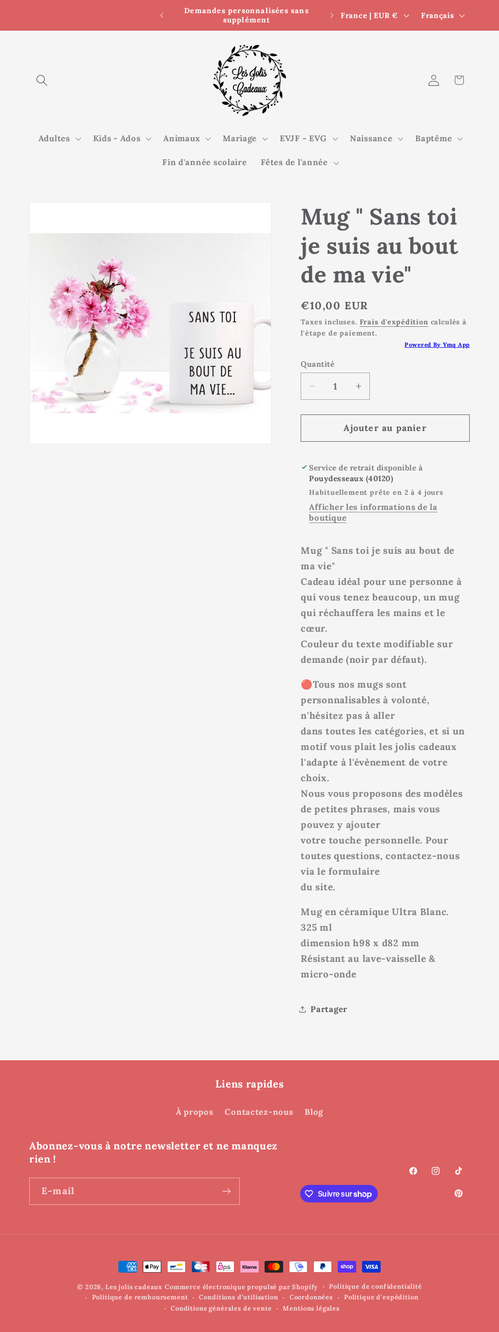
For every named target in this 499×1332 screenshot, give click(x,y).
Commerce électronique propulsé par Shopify (241, 1287)
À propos (194, 1112)
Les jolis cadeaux (133, 1287)
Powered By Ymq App (437, 344)
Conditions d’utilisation (238, 1297)
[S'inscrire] (226, 1191)
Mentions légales (311, 1308)
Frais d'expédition (394, 322)
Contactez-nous (259, 1112)
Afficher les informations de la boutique (373, 512)
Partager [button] (328, 1009)
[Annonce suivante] (332, 15)
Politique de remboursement (140, 1297)
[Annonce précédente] (162, 15)
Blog (314, 1112)
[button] (42, 80)
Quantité (317, 364)
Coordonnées (311, 1297)
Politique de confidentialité (375, 1286)
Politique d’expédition (381, 1297)
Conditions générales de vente (221, 1308)
